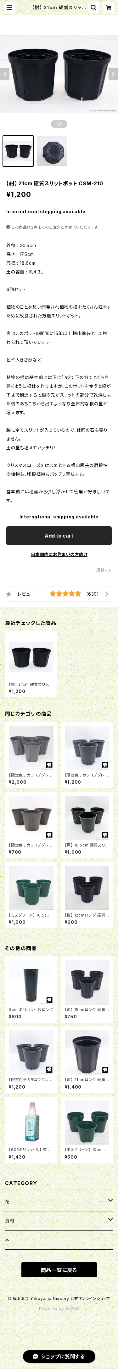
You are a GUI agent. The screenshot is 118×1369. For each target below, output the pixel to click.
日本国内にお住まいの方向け (59, 554)
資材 (9, 1220)
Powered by (52, 1308)
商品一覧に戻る (59, 1270)
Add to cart (59, 536)
